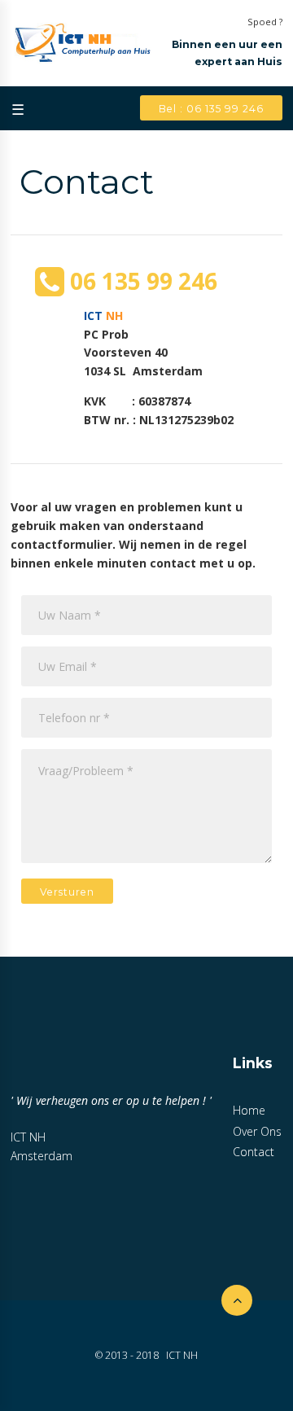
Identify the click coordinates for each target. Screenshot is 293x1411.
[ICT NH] (81, 43)
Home (249, 1110)
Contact (253, 1151)
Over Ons (257, 1131)
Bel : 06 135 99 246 (211, 109)
